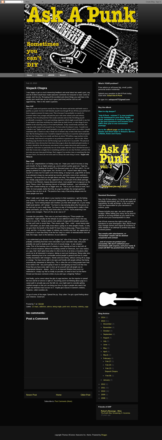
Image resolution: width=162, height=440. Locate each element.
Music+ (63, 75)
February (107, 358)
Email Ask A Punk (114, 95)
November (107, 327)
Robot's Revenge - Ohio (111, 411)
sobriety (81, 307)
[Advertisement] (58, 383)
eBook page (112, 130)
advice (49, 307)
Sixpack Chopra (111, 371)
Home (29, 75)
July (105, 341)
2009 (103, 395)
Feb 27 (108, 361)
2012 (103, 384)
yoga (86, 307)
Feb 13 (108, 368)
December (107, 324)
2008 (103, 398)
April (105, 351)
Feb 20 (108, 365)
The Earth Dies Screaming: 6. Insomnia (115, 413)
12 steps (35, 307)
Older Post (85, 395)
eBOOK (51, 75)
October (106, 331)
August (106, 338)
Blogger (104, 435)
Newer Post (31, 395)
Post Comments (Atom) (63, 401)
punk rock (66, 307)
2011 (103, 388)
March (106, 355)
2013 (103, 321)
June (105, 345)
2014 (103, 317)
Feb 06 (108, 376)
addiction (42, 307)
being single (57, 307)
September (108, 334)
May (105, 348)
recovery (74, 307)
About (40, 75)
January (106, 380)
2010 (103, 391)
